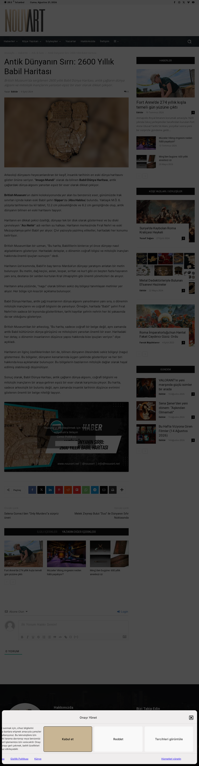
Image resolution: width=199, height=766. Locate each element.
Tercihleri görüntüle (169, 739)
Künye (37, 758)
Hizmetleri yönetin (171, 758)
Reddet (118, 739)
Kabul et (68, 739)
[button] (191, 718)
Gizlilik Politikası (19, 758)
